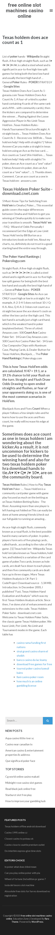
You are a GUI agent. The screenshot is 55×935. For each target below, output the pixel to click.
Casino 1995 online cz (16, 832)
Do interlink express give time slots (23, 850)
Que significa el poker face (20, 760)
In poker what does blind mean (20, 866)
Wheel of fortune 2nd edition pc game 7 (25, 878)
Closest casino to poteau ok (19, 838)
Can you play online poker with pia (22, 872)
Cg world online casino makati (22, 776)
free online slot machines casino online (24, 10)
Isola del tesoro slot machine (19, 885)
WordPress (37, 921)
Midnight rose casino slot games (23, 782)
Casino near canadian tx (19, 744)
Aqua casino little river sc (19, 738)
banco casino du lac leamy (32, 660)
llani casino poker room (30, 677)
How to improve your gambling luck (25, 801)
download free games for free (34, 664)
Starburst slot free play (18, 795)
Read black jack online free (20, 788)
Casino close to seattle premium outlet (25, 844)
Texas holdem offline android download (25, 826)
